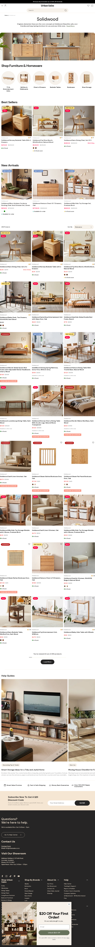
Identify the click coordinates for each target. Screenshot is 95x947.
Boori (26, 888)
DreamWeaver (29, 891)
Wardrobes (4, 888)
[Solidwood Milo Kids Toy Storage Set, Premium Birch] (79, 184)
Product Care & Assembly (72, 891)
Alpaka (27, 884)
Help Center (67, 884)
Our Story (50, 884)
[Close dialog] (69, 904)
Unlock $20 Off (54, 933)
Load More (47, 662)
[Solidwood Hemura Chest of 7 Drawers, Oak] (48, 184)
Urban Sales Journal (53, 891)
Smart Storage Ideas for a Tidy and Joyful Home (22, 770)
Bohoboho (28, 886)
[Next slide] (91, 122)
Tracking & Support (70, 886)
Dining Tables (5, 890)
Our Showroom (51, 886)
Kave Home (28, 896)
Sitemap (49, 893)
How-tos (72, 765)
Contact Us (50, 888)
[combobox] (47, 10)
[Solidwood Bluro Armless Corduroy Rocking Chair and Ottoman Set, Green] (16, 184)
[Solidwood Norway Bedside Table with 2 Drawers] (16, 121)
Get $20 (82, 803)
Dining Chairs (5, 893)
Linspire (27, 898)
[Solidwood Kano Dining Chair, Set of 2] (79, 121)
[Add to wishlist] (30, 107)
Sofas (3, 886)
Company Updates (70, 893)
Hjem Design (28, 893)
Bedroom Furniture (7, 898)
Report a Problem (69, 888)
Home (6, 15)
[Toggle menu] (2, 5)
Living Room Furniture (8, 895)
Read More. (71, 26)
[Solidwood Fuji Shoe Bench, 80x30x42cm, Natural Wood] (48, 121)
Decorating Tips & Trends (11, 765)
